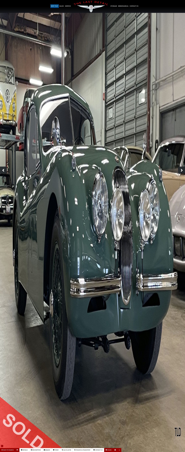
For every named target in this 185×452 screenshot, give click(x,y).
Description (36, 450)
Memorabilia (123, 6)
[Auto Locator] (17, 450)
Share (109, 450)
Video (56, 450)
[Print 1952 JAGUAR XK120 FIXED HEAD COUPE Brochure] (115, 450)
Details (25, 450)
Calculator (67, 450)
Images (47, 450)
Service (68, 6)
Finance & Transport (82, 450)
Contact (99, 450)
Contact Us (134, 6)
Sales (61, 6)
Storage (113, 6)
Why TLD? (54, 6)
